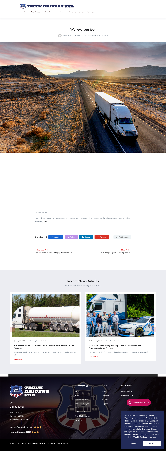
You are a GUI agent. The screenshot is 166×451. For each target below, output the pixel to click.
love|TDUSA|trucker (122, 237)
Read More (18, 359)
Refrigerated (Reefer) (81, 399)
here (45, 221)
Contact (81, 12)
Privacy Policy (50, 443)
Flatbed (77, 395)
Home (26, 12)
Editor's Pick (92, 35)
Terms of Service (62, 443)
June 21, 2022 (79, 35)
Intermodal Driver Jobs (82, 404)
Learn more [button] (152, 437)
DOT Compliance (34, 341)
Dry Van (77, 391)
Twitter (72, 237)
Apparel (105, 404)
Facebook (56, 237)
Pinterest (102, 237)
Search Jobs (35, 12)
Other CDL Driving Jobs (82, 416)
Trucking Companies (49, 12)
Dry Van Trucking (127, 395)
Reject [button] (133, 443)
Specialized (78, 420)
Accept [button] (151, 443)
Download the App (94, 12)
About (104, 391)
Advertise (72, 12)
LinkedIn (87, 237)
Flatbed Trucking (126, 391)
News (62, 12)
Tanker (77, 408)
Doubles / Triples (80, 412)
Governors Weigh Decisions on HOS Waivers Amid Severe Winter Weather (44, 347)
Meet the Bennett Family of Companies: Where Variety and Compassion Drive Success (115, 347)
